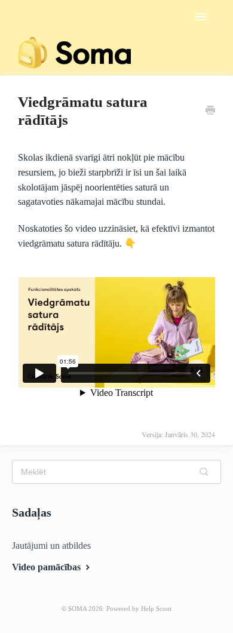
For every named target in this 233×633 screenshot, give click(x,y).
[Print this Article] (210, 111)
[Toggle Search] (207, 472)
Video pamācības (47, 567)
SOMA (77, 608)
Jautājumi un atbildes (51, 545)
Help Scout (156, 608)
